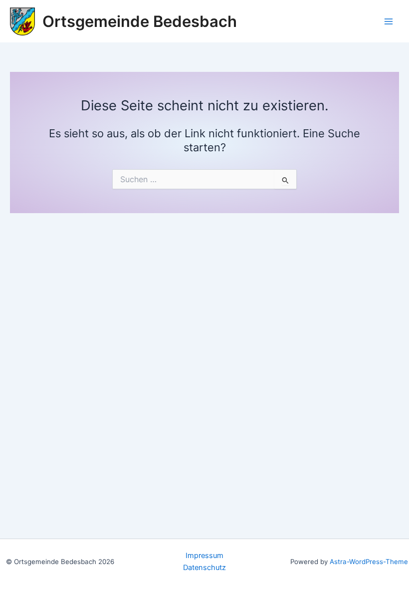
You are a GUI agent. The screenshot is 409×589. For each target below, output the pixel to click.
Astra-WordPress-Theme (369, 562)
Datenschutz (204, 567)
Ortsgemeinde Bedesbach (139, 21)
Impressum (204, 555)
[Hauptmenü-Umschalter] (388, 21)
